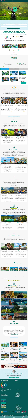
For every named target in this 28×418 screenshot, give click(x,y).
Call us (4, 417)
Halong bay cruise (17, 393)
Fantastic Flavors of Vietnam (19, 103)
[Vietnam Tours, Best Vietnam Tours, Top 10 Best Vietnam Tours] (14, 87)
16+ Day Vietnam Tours (18, 409)
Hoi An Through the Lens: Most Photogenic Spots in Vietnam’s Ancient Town (5, 359)
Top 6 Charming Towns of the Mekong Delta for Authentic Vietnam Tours (22, 359)
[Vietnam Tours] (3, 1)
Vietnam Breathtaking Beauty (7, 192)
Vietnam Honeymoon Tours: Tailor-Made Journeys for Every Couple (23, 349)
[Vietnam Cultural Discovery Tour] (7, 100)
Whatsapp (14, 417)
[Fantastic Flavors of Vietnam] (20, 100)
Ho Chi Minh (12, 81)
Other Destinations (22, 81)
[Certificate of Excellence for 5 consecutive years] (13, 412)
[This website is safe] (25, 412)
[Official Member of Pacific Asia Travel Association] (5, 412)
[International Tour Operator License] (1, 412)
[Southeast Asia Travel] (4, 388)
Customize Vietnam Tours (14, 377)
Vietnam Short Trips (17, 406)
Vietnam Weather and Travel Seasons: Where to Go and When (4, 349)
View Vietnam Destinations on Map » (14, 280)
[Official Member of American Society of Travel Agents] (10, 412)
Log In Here (26, 415)
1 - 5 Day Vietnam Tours (18, 394)
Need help (23, 417)
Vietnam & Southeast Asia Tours (19, 407)
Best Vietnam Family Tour (20, 192)
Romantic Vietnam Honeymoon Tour (7, 248)
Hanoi (3, 75)
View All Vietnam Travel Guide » (14, 363)
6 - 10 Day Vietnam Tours (18, 395)
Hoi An (3, 81)
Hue (12, 105)
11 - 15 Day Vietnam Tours (18, 408)
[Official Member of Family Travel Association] (18, 412)
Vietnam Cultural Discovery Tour (6, 103)
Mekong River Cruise (18, 392)
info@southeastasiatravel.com (5, 395)
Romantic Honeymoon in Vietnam (20, 248)
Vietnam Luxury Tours (18, 405)
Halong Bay (12, 75)
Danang (8, 105)
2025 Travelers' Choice (6, 34)
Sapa (20, 75)
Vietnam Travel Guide (18, 391)
